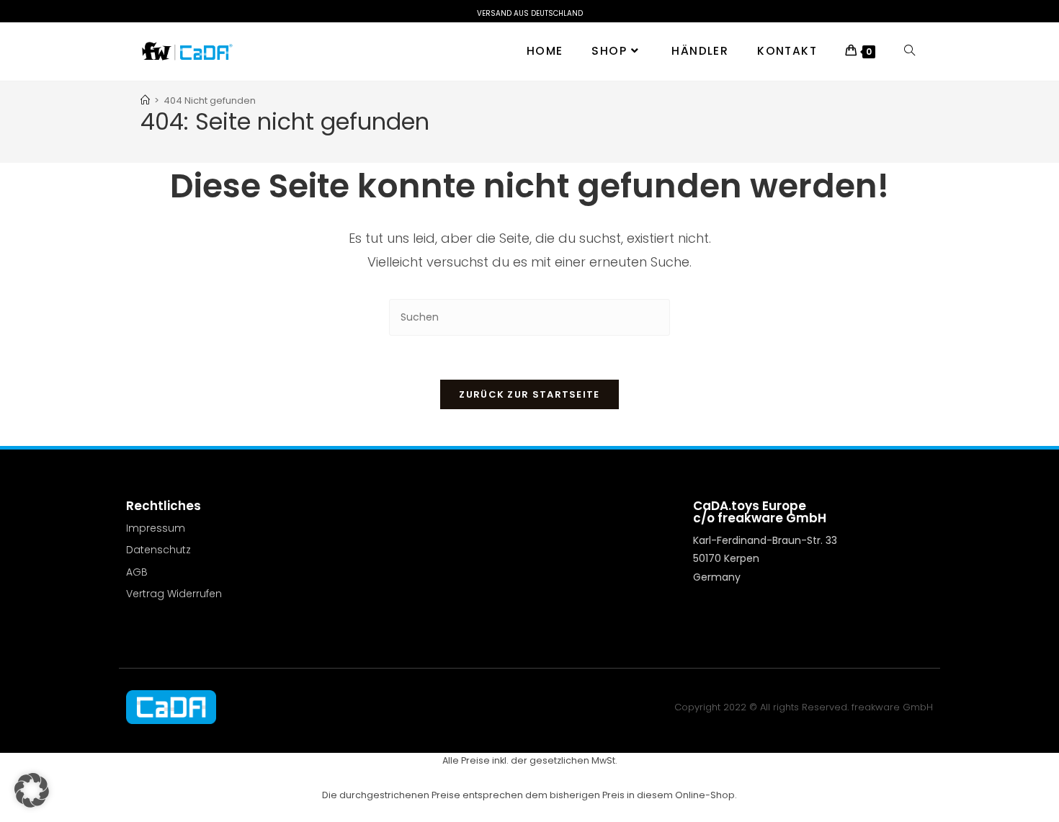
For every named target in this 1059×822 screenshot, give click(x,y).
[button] (31, 790)
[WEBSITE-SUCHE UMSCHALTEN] (909, 51)
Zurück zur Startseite (529, 394)
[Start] (145, 100)
